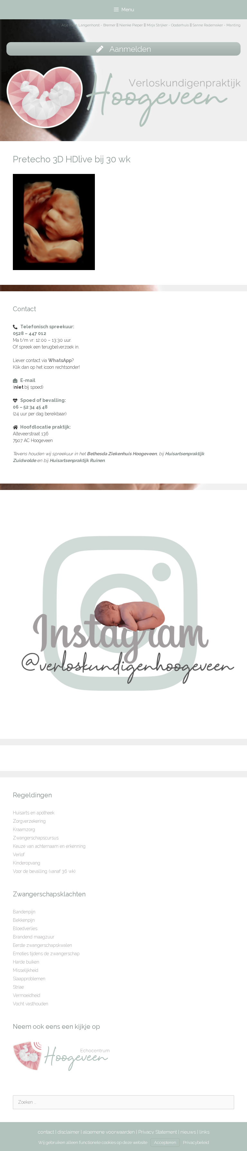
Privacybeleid (196, 1142)
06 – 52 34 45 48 (30, 407)
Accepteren (165, 1142)
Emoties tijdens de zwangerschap (46, 953)
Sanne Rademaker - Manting (217, 25)
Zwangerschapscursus (36, 837)
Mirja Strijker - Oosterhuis (168, 25)
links (204, 1132)
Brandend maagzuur (33, 936)
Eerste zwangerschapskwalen (42, 945)
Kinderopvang (26, 863)
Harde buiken (26, 962)
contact (46, 1132)
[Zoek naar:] (123, 1102)
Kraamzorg (24, 829)
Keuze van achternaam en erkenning (49, 846)
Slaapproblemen (29, 978)
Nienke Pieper (131, 25)
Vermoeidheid (26, 995)
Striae (18, 987)
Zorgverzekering (29, 821)
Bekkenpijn (24, 920)
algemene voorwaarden (109, 1132)
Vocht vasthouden (30, 1003)
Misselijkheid (25, 970)
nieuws (188, 1132)
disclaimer (68, 1132)
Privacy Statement (157, 1132)
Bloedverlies (25, 928)
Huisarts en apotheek (33, 812)
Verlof (18, 854)
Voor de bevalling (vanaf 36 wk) (44, 871)
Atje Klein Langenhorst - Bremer (88, 25)
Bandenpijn (24, 911)
